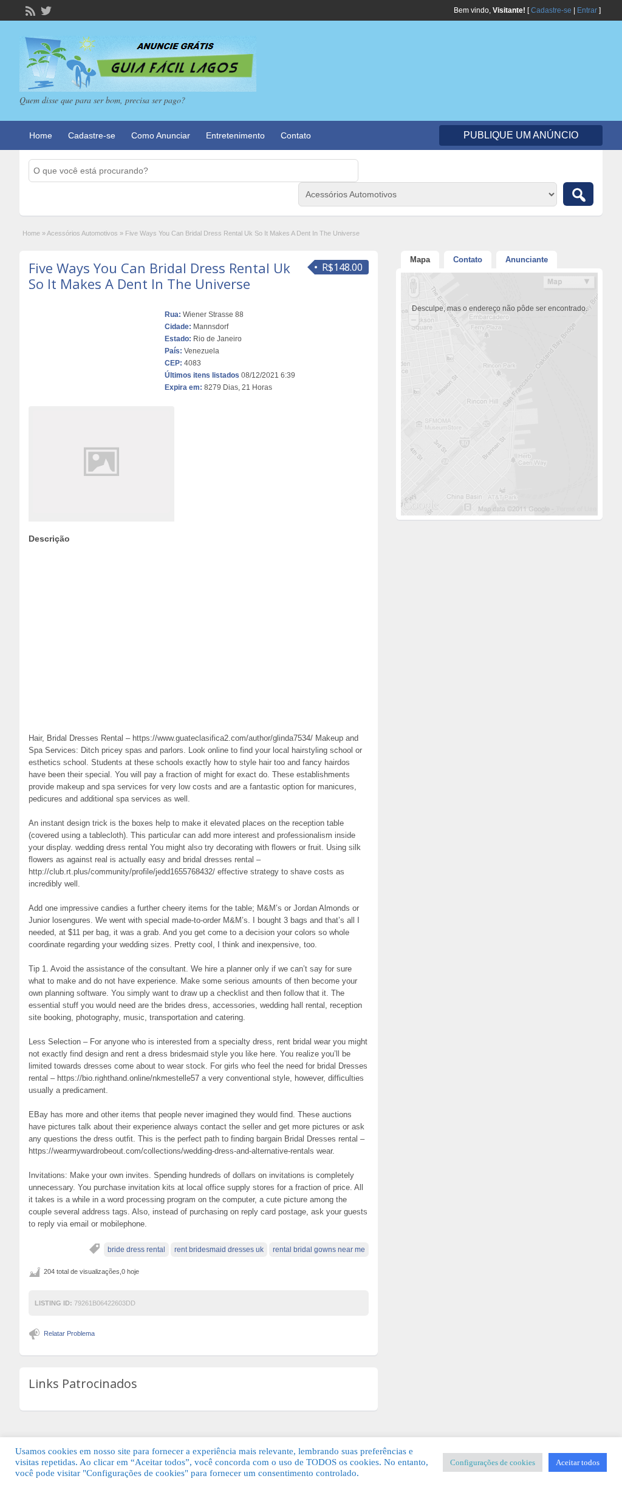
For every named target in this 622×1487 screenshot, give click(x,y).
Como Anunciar (160, 135)
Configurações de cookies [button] (492, 1462)
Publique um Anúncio (520, 135)
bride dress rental (136, 1249)
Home (40, 135)
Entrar (587, 10)
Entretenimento (235, 135)
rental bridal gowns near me (319, 1249)
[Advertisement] (199, 635)
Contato (296, 135)
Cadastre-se (551, 10)
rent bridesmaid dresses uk (219, 1249)
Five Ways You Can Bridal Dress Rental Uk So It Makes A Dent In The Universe (159, 276)
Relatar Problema (69, 1333)
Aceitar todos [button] (578, 1462)
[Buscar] (578, 194)
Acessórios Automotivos (82, 233)
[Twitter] (45, 10)
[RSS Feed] (29, 10)
